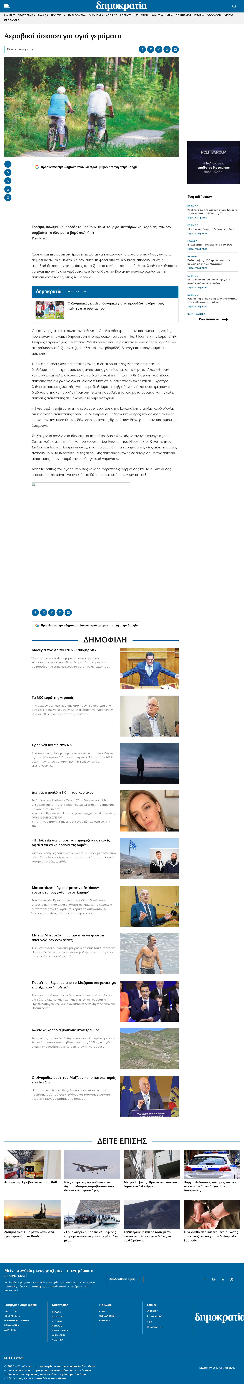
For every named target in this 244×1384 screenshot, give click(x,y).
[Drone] (92, 1164)
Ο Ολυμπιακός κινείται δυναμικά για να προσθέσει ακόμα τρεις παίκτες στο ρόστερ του (116, 306)
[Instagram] (214, 1279)
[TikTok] (222, 1279)
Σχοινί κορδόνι (155, 1316)
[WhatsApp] (167, 49)
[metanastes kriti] (92, 1214)
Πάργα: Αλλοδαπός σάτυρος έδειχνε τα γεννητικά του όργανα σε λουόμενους (210, 1186)
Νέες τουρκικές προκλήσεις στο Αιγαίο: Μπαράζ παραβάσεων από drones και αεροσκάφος (89, 1186)
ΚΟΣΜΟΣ (192, 206)
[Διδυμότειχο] (32, 1214)
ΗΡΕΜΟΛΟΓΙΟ (195, 257)
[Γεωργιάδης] (149, 668)
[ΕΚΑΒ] (32, 1164)
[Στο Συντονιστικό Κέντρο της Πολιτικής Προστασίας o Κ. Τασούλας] (149, 716)
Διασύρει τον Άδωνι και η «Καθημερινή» (64, 650)
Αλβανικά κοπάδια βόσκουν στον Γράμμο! (65, 1030)
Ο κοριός (152, 1311)
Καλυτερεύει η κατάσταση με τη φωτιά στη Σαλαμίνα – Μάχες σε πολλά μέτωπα (147, 1236)
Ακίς (149, 1322)
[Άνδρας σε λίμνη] (149, 763)
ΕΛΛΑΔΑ (192, 241)
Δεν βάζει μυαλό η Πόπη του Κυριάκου (63, 792)
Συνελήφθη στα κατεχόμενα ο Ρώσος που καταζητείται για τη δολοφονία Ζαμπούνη (211, 1236)
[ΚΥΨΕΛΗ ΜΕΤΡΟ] (152, 1164)
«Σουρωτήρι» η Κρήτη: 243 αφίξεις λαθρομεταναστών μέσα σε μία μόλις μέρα (91, 1236)
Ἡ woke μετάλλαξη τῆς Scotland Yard (211, 229)
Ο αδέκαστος (155, 1327)
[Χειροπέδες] (212, 1214)
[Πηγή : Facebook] (149, 810)
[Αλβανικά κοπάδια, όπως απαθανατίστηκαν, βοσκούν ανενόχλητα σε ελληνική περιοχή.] (149, 1048)
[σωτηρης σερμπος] (149, 1001)
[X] (150, 49)
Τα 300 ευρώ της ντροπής (53, 698)
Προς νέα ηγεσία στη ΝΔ (52, 745)
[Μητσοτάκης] (149, 953)
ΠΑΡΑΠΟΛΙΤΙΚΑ (196, 314)
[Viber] (158, 49)
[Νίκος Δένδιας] (149, 1096)
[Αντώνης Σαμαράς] (149, 906)
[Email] (175, 49)
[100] (212, 1164)
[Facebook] (142, 49)
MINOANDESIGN (224, 1368)
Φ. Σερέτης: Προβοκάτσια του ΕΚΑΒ (210, 245)
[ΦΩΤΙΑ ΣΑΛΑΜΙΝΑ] (152, 1214)
